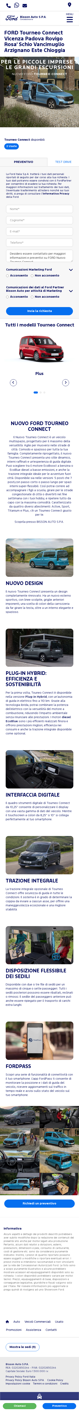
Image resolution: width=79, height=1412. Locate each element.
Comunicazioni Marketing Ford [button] (29, 269)
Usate (11, 146)
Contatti (51, 1330)
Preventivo (59, 1406)
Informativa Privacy (56, 194)
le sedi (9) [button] (23, 1347)
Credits (64, 1384)
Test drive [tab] (63, 162)
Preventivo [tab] (23, 162)
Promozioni (13, 1330)
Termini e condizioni (45, 1384)
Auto (16, 1321)
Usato (59, 1321)
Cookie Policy (55, 1380)
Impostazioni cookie (18, 1384)
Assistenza (33, 1330)
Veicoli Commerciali (38, 1321)
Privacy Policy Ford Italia (20, 1377)
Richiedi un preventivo (39, 1203)
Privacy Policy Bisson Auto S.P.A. (25, 1380)
